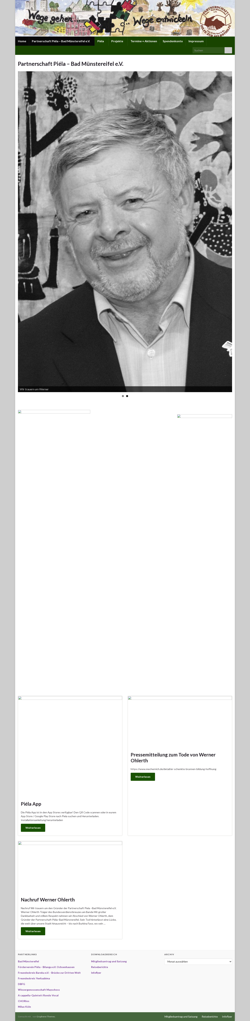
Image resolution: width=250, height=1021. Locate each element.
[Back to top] (241, 1012)
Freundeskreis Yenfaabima (34, 978)
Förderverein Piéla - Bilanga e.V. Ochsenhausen (46, 967)
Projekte (117, 41)
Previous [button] (22, 231)
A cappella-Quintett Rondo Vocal (38, 995)
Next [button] (227, 231)
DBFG (21, 984)
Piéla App (31, 804)
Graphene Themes (46, 1016)
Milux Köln (24, 1006)
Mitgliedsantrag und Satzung (109, 961)
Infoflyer (96, 972)
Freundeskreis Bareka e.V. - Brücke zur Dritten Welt (49, 972)
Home (22, 41)
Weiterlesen (33, 827)
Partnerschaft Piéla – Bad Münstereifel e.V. (61, 41)
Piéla (101, 41)
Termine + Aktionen (143, 41)
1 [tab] (123, 396)
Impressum (196, 41)
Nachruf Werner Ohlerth (48, 900)
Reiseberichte (99, 967)
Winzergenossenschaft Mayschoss (39, 989)
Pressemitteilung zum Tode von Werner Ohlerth (173, 757)
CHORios (23, 1001)
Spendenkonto (173, 41)
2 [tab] (127, 396)
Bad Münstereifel (28, 961)
